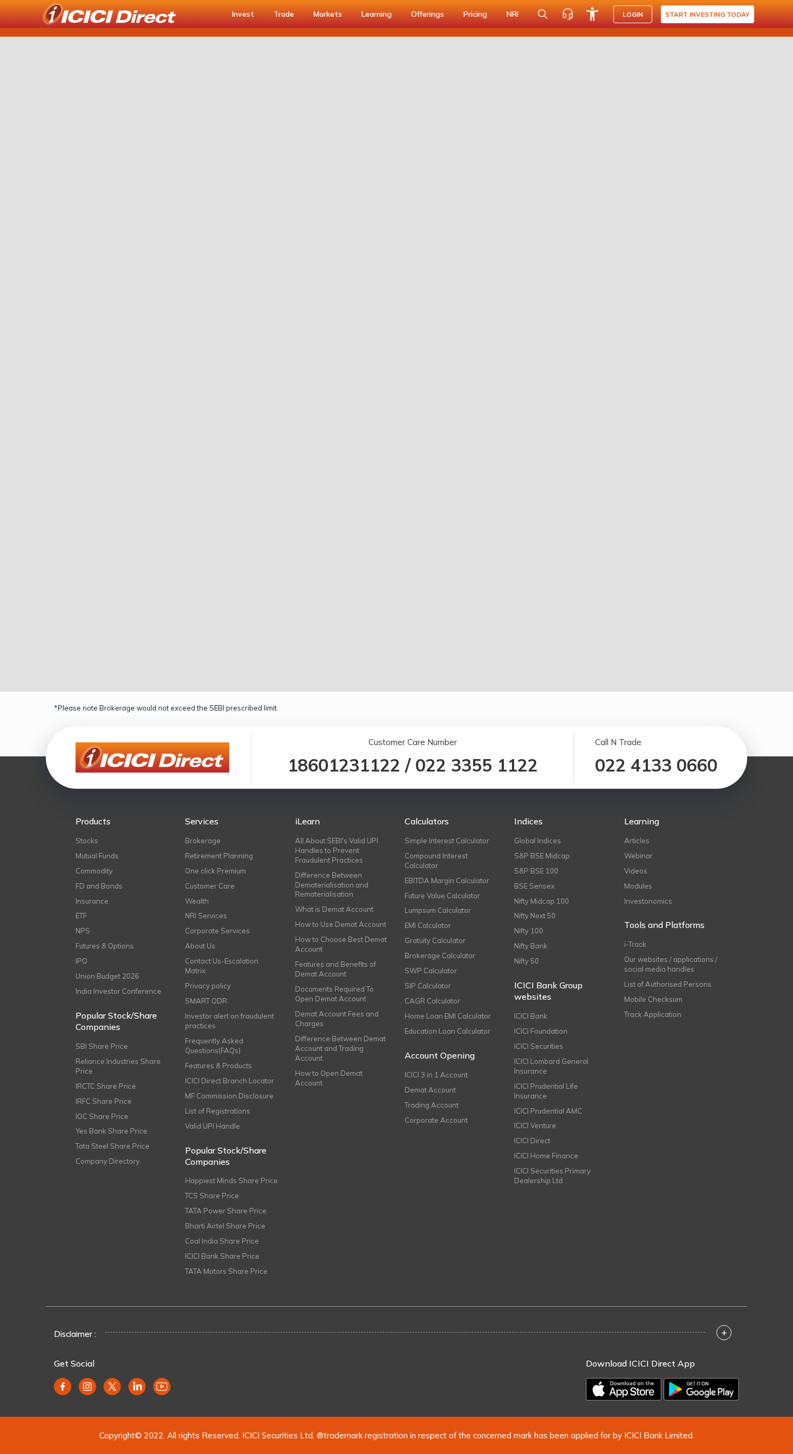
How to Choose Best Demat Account (341, 944)
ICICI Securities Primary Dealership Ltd (552, 1175)
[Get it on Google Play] (701, 1389)
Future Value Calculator (442, 895)
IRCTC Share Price (106, 1086)
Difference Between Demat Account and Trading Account (340, 1048)
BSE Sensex (534, 886)
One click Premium (215, 870)
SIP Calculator (428, 985)
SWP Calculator (431, 970)
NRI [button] (512, 14)
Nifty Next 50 (535, 915)
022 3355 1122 (476, 765)
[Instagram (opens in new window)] (87, 1386)
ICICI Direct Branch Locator (229, 1080)
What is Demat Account (334, 909)
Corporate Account (436, 1120)
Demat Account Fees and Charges (337, 1018)
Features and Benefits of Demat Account (335, 969)
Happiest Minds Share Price (231, 1180)
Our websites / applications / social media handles (670, 964)
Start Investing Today (707, 14)
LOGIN (633, 14)
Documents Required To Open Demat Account (334, 994)
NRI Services (206, 915)
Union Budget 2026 (107, 976)
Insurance (92, 901)
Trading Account (432, 1105)
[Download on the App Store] (623, 1389)
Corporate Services (217, 930)
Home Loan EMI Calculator (448, 1016)
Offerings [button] (427, 14)
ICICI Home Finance (546, 1155)
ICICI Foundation (541, 1031)
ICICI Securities (538, 1046)
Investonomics (648, 901)
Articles (637, 840)
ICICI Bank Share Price (222, 1256)
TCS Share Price (212, 1195)
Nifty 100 (528, 930)
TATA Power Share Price (225, 1210)
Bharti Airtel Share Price (225, 1225)
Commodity (94, 870)
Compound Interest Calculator (436, 860)
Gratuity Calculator (435, 940)
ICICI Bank (531, 1016)
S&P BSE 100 (536, 870)
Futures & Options (105, 945)
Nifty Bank (531, 945)
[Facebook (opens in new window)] (62, 1386)
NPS (83, 930)
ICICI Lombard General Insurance (551, 1066)
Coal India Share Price (222, 1241)
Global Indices (537, 840)
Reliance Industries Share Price (118, 1066)
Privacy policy (208, 985)
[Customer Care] (567, 14)
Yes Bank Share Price (111, 1131)
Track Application (652, 1014)
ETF (81, 915)
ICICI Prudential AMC (548, 1111)
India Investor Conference (118, 991)
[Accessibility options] (592, 14)
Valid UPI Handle (212, 1126)
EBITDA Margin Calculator (447, 880)
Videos (635, 870)
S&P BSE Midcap (542, 855)
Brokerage (203, 840)
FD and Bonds (99, 886)
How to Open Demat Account (329, 1078)
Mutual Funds (97, 855)
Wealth (197, 901)
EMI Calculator (428, 925)
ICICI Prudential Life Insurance (546, 1091)
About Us (200, 945)
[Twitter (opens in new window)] (112, 1386)
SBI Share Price (102, 1046)
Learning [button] (376, 14)
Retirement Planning (219, 855)
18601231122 (344, 765)
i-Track (635, 944)
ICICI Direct (532, 1140)
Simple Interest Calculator (447, 840)
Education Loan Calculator (447, 1031)
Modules (638, 886)
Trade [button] (284, 14)
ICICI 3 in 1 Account (436, 1074)
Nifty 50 (526, 961)
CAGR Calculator (432, 1000)
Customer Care (210, 886)
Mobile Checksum (653, 999)
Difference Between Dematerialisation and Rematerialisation (331, 885)
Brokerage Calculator (440, 955)
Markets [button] (327, 14)
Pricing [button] (475, 14)
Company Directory (108, 1161)
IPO (81, 961)
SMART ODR (206, 1000)
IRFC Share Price (104, 1101)
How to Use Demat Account (340, 924)
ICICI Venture (535, 1125)
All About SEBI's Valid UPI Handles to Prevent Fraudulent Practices (336, 850)
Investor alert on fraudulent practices (229, 1021)
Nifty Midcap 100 (541, 901)
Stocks (87, 840)
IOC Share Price (102, 1116)
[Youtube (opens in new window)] (161, 1386)
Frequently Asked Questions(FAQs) (214, 1045)
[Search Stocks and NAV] (543, 14)
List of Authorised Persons (668, 984)
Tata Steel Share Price (112, 1146)
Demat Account (430, 1090)
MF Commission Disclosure (229, 1095)
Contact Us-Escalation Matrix (221, 966)
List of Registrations (217, 1111)
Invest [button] (243, 14)
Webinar (638, 855)
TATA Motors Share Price (226, 1271)
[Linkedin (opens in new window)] (137, 1386)
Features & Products (218, 1065)
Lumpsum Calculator (438, 910)
